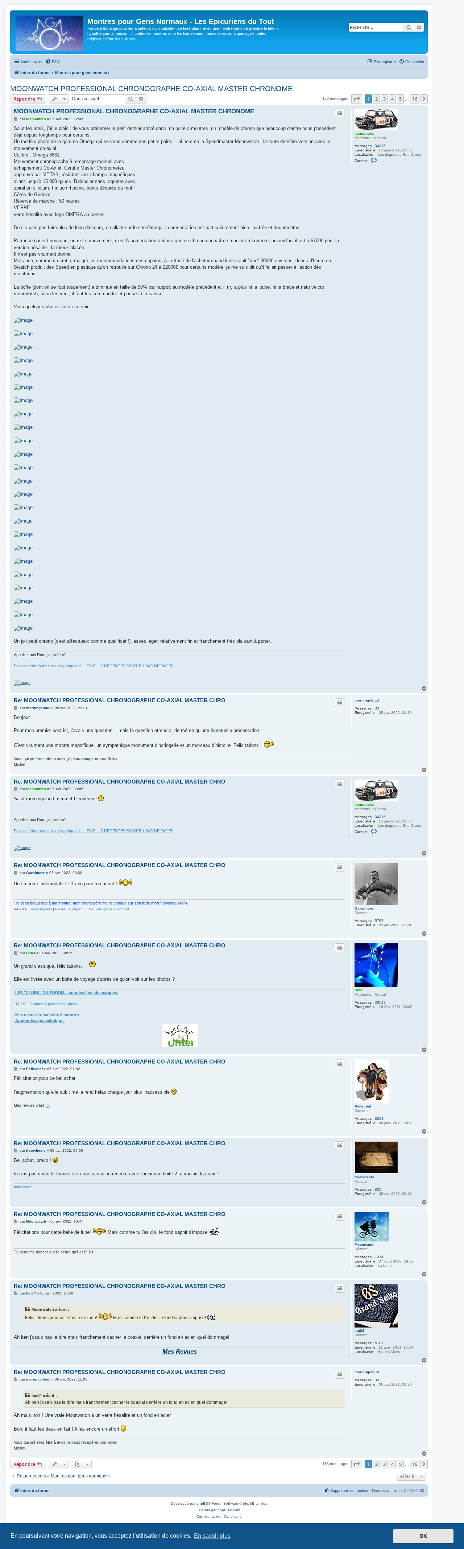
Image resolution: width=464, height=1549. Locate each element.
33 (377, 708)
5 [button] (400, 98)
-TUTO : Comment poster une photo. (46, 1004)
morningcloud (367, 700)
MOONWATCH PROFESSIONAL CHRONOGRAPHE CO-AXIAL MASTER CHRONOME (151, 89)
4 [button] (392, 98)
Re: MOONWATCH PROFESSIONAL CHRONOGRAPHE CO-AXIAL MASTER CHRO (119, 700)
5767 (379, 921)
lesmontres (364, 133)
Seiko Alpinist (41, 909)
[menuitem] (52, 61)
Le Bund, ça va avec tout (108, 909)
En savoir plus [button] (212, 1536)
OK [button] (423, 1536)
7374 (379, 1257)
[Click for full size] (23, 320)
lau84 (359, 1331)
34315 (380, 146)
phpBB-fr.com (229, 1510)
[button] (356, 98)
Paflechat (363, 1106)
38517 (380, 1002)
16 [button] (414, 98)
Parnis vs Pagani (69, 909)
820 (378, 1189)
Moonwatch (364, 1245)
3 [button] (384, 98)
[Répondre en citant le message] (339, 113)
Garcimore (364, 908)
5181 (379, 1343)
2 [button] (376, 98)
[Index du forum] (49, 32)
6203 (379, 1119)
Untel (359, 990)
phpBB (202, 1503)
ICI (47, 1105)
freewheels (364, 1177)
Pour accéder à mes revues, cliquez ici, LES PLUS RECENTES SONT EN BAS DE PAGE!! (93, 666)
